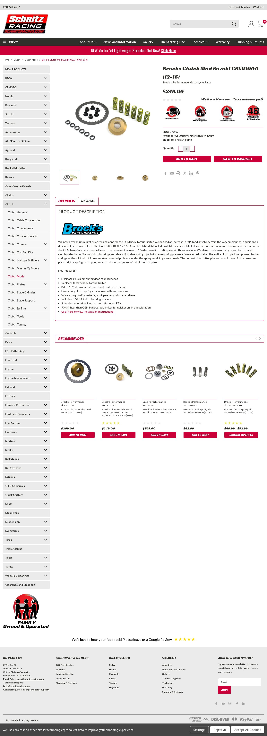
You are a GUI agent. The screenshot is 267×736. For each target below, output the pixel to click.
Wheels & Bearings (17, 575)
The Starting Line (172, 42)
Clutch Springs (17, 308)
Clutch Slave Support (21, 300)
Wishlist (258, 7)
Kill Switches (13, 468)
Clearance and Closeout (20, 584)
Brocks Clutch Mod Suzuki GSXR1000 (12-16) (65, 60)
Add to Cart (78, 435)
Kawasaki (11, 105)
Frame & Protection (17, 405)
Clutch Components (20, 228)
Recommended (71, 338)
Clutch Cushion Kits (20, 252)
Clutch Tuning (17, 324)
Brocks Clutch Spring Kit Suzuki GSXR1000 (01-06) (238, 411)
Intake (9, 450)
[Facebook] (165, 173)
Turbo (9, 566)
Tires (8, 539)
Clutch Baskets (17, 212)
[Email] (172, 173)
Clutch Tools (16, 316)
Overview (66, 201)
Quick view (78, 371)
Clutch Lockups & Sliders (23, 260)
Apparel (10, 150)
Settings (199, 730)
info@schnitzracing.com (36, 689)
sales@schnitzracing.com (30, 679)
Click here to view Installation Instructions (87, 311)
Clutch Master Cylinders (23, 268)
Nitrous (10, 476)
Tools (8, 557)
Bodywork (11, 159)
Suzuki (9, 114)
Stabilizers (12, 512)
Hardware (11, 432)
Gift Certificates (239, 7)
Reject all (220, 730)
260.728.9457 (11, 7)
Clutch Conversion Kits (23, 236)
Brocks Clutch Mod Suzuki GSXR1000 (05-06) (76, 411)
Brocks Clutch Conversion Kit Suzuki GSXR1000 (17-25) (159, 411)
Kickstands (12, 459)
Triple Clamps (13, 548)
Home (6, 60)
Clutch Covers (17, 244)
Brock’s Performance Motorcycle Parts (187, 82)
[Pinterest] (198, 173)
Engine (9, 369)
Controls (10, 333)
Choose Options (241, 435)
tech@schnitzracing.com (16, 686)
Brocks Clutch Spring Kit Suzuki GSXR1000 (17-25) (197, 411)
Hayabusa (114, 687)
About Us (87, 42)
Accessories (13, 132)
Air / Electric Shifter (17, 141)
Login (59, 674)
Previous (60, 117)
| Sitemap (34, 720)
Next (155, 117)
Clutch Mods (31, 60)
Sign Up (69, 674)
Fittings (10, 396)
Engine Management (17, 378)
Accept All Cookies (247, 730)
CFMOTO (10, 87)
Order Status (63, 678)
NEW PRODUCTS (15, 69)
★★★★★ (184, 639)
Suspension (12, 521)
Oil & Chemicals (15, 485)
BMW (8, 78)
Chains (9, 195)
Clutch (17, 60)
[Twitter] (185, 173)
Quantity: (169, 148)
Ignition (10, 441)
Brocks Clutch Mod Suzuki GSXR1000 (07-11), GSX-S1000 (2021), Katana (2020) (117, 412)
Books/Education (15, 168)
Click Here (169, 50)
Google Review (160, 639)
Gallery (148, 42)
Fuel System (12, 423)
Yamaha (9, 123)
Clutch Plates (16, 284)
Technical (199, 42)
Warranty (222, 42)
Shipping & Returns (250, 42)
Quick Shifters (14, 494)
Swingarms (12, 530)
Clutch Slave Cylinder (21, 292)
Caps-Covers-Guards (18, 186)
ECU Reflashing (14, 351)
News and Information (119, 42)
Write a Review (215, 99)
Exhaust (10, 387)
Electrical (11, 360)
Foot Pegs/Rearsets (17, 414)
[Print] (178, 173)
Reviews (88, 201)
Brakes (9, 177)
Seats (8, 503)
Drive (8, 342)
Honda (9, 96)
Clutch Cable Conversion (24, 220)
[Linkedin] (191, 173)
